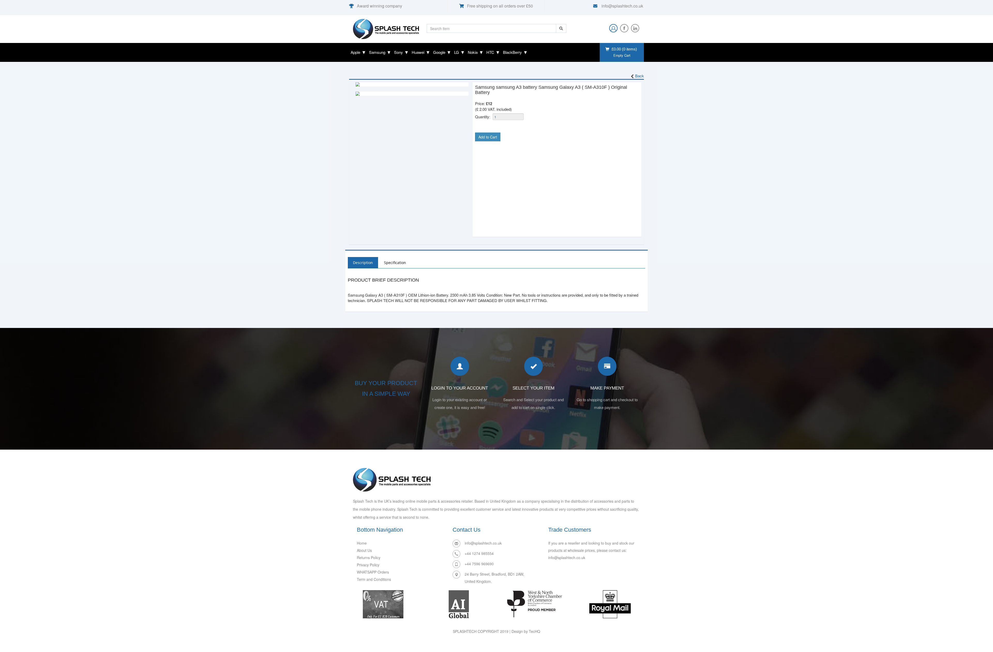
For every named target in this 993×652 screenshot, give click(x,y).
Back (639, 75)
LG (456, 52)
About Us (364, 550)
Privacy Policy (368, 564)
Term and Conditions (374, 579)
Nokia (473, 52)
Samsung (377, 52)
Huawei (418, 52)
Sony (398, 52)
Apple (355, 52)
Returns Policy (368, 557)
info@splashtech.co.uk (621, 6)
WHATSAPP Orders (373, 572)
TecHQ (534, 631)
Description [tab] (363, 262)
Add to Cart (487, 137)
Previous (348, 84)
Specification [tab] (395, 262)
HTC (490, 52)
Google (439, 52)
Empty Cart (621, 55)
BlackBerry (512, 52)
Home (362, 543)
